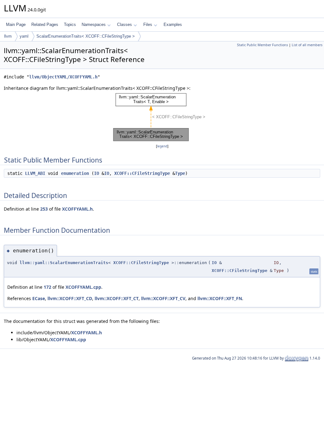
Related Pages (44, 24)
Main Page (16, 24)
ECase (38, 298)
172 (47, 287)
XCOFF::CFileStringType (142, 173)
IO (96, 173)
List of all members (307, 45)
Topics (70, 24)
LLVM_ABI (35, 173)
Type (180, 173)
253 (44, 209)
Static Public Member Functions (262, 45)
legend (162, 146)
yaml (24, 36)
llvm (8, 36)
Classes (124, 24)
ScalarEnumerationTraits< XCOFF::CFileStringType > (85, 36)
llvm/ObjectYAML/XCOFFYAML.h (63, 76)
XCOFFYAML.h (77, 209)
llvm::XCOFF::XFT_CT (117, 298)
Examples (173, 24)
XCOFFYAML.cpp (83, 287)
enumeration (75, 173)
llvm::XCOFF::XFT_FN (219, 298)
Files (147, 24)
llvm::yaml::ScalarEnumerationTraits (64, 262)
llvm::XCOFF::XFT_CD (69, 298)
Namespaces (94, 24)
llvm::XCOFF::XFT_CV (163, 298)
